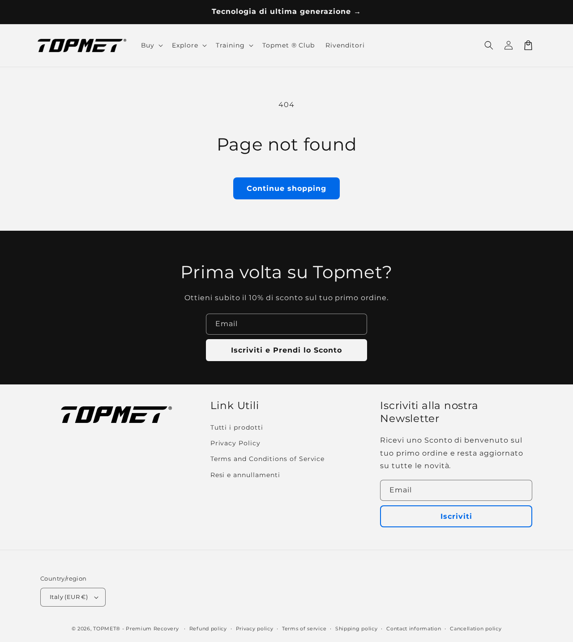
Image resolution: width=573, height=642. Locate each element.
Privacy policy (255, 628)
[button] (489, 45)
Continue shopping (286, 188)
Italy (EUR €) (69, 596)
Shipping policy (356, 628)
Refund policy (208, 628)
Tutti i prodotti (236, 427)
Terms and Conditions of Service (267, 459)
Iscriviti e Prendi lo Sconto (286, 350)
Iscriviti (456, 516)
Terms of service (304, 628)
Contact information (413, 628)
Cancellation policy (475, 628)
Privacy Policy (235, 443)
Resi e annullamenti (245, 475)
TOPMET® (106, 628)
